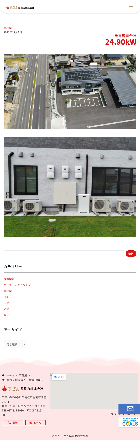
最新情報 (9, 279)
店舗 (6, 309)
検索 (131, 253)
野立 (6, 315)
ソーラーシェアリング (17, 285)
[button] (131, 7)
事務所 (8, 28)
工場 (6, 302)
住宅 (6, 297)
